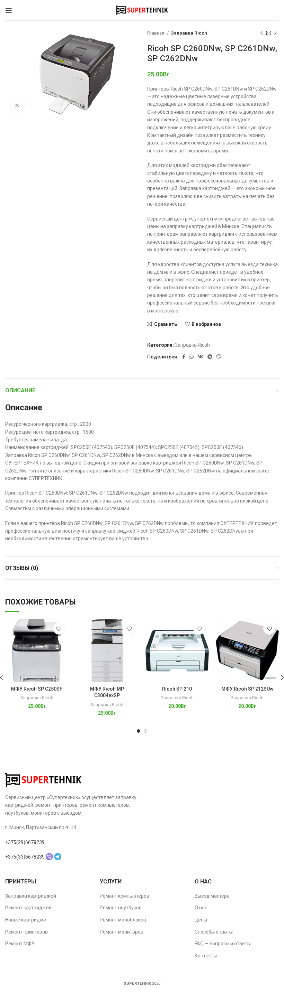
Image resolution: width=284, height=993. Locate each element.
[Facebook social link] (183, 356)
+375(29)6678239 (25, 842)
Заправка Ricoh (189, 33)
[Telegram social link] (209, 356)
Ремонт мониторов (121, 932)
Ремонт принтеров (26, 932)
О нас (201, 907)
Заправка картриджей (30, 896)
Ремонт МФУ (20, 943)
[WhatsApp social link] (191, 356)
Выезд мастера (212, 896)
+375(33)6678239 (25, 857)
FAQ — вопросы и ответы (223, 943)
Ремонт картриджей (28, 907)
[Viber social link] (218, 356)
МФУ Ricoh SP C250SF (36, 689)
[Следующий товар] (275, 33)
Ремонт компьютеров (124, 896)
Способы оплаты (214, 932)
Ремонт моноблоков (123, 919)
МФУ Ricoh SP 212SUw (247, 689)
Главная (156, 33)
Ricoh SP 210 (177, 689)
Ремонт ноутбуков (121, 907)
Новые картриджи (25, 919)
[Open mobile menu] (9, 10)
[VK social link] (200, 356)
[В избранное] (59, 628)
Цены (201, 919)
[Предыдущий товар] (261, 33)
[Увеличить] (17, 105)
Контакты (206, 955)
